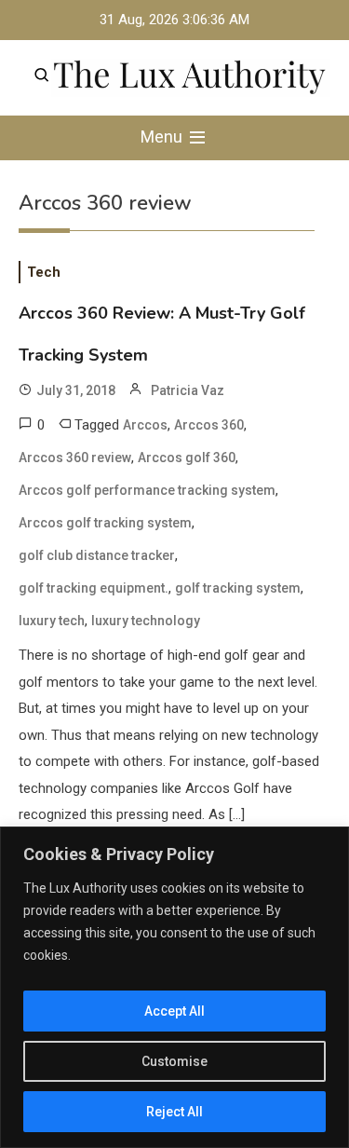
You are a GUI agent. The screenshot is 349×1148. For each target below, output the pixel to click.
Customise (174, 1061)
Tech (43, 272)
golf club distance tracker (97, 555)
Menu (163, 136)
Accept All (174, 1011)
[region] (174, 987)
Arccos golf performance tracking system (147, 490)
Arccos (145, 424)
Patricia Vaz (187, 390)
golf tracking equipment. (93, 588)
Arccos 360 (209, 424)
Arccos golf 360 (186, 457)
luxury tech (52, 620)
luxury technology (145, 620)
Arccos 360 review (75, 457)
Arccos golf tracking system (105, 522)
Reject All (174, 1111)
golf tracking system (238, 588)
